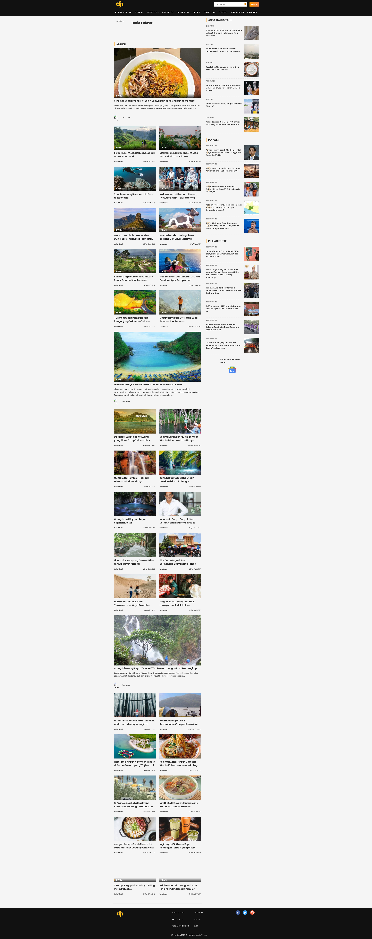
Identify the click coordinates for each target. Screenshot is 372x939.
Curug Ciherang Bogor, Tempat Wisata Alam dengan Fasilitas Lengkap (155, 668)
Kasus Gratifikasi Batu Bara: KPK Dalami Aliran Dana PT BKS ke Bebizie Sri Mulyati (223, 189)
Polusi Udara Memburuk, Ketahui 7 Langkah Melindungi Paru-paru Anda (223, 49)
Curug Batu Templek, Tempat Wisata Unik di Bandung (131, 479)
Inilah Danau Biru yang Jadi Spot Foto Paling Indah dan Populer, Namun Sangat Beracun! (178, 889)
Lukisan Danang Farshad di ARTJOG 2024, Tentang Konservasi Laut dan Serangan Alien (222, 254)
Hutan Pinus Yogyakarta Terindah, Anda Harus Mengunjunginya (134, 722)
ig (252, 915)
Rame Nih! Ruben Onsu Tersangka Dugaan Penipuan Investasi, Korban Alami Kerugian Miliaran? (222, 226)
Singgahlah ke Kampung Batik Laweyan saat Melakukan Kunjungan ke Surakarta (177, 605)
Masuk (254, 4)
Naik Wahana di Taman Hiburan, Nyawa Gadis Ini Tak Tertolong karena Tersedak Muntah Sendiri (179, 198)
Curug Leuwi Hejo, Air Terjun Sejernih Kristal (130, 521)
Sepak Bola (183, 12)
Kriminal (252, 12)
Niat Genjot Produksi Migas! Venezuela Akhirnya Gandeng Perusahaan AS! (223, 169)
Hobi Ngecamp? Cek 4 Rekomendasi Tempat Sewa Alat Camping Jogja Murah (179, 724)
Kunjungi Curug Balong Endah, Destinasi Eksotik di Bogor (177, 479)
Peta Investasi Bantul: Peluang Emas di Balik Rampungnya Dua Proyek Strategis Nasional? (224, 207)
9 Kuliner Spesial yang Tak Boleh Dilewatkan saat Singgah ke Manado (154, 100)
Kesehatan (210, 26)
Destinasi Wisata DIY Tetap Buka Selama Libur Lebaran (178, 319)
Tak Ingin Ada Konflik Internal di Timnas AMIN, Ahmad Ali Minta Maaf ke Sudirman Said (224, 290)
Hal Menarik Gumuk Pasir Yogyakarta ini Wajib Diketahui (132, 603)
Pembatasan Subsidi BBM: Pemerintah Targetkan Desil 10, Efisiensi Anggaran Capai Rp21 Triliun (223, 152)
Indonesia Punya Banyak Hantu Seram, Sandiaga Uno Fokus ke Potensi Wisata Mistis (178, 523)
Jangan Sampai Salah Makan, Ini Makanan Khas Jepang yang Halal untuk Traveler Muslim (134, 847)
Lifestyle (152, 12)
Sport (196, 12)
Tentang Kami (178, 913)
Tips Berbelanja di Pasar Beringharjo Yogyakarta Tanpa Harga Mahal (178, 564)
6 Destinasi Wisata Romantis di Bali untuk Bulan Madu (134, 154)
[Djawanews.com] (119, 4)
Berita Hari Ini (123, 12)
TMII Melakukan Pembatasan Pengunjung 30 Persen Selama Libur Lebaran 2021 (132, 321)
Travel (223, 12)
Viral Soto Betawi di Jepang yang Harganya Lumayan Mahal (179, 804)
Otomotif (168, 12)
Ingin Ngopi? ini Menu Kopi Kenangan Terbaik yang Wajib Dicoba (177, 847)
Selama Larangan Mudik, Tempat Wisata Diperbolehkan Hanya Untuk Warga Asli (179, 440)
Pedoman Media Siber (180, 926)
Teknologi (209, 12)
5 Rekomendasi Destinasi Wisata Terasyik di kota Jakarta (179, 154)
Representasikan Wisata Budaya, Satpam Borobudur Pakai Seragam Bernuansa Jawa (222, 327)
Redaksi (197, 919)
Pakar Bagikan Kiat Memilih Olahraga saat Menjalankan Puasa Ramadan (223, 123)
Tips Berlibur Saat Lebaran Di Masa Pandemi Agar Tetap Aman (180, 278)
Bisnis (138, 12)
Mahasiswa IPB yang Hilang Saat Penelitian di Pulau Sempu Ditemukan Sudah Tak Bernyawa (223, 345)
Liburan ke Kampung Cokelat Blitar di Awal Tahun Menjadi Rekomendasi (134, 564)
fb (238, 915)
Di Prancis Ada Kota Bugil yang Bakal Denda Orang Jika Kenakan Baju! (133, 806)
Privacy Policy (178, 919)
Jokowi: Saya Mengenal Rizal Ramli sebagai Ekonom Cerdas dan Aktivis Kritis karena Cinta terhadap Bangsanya (222, 273)
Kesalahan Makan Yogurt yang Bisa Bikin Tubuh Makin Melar (222, 68)
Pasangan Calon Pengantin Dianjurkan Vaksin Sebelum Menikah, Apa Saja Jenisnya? (224, 33)
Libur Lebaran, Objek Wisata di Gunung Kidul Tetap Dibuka (148, 384)
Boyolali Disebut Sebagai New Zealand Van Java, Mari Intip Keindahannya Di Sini (177, 239)
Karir (196, 926)
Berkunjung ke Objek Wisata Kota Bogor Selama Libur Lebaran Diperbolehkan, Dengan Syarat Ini (134, 280)
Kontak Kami (199, 913)
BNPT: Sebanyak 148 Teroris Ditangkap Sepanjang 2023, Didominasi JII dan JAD (223, 309)
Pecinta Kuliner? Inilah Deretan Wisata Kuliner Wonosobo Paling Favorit (178, 765)
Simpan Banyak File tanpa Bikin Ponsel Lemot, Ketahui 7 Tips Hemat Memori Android (223, 88)
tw (245, 915)
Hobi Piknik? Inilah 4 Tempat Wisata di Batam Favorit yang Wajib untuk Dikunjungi (134, 765)
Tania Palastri (126, 117)
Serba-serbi (237, 12)
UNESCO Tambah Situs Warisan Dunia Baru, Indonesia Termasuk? (133, 237)
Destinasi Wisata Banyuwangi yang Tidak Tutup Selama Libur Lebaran (132, 440)
